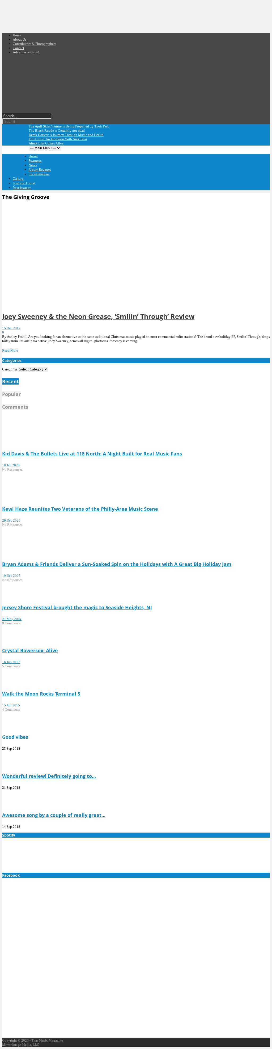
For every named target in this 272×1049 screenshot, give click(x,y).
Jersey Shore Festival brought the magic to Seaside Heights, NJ (77, 607)
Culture (18, 178)
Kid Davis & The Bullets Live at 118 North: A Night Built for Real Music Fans (92, 453)
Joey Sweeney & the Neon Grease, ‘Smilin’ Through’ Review (98, 316)
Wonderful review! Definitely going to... (49, 776)
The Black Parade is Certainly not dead (57, 131)
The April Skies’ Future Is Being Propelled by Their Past (69, 126)
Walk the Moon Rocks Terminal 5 (41, 693)
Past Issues (22, 187)
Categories (10, 369)
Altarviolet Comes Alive (46, 143)
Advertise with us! (26, 52)
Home (17, 35)
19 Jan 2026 (11, 465)
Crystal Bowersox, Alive (30, 650)
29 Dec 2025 (11, 520)
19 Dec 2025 (11, 576)
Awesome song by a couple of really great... (53, 815)
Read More (10, 350)
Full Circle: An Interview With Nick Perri (58, 139)
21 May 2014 (12, 619)
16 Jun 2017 (11, 662)
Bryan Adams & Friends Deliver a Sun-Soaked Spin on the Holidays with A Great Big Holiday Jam (116, 564)
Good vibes (15, 737)
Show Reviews (39, 174)
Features (35, 160)
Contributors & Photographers (34, 44)
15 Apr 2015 (11, 705)
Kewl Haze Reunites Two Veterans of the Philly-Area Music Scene (80, 509)
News (33, 165)
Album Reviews (40, 169)
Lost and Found (24, 183)
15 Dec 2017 (11, 328)
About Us (19, 39)
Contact (18, 48)
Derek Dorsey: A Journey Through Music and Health (66, 135)
